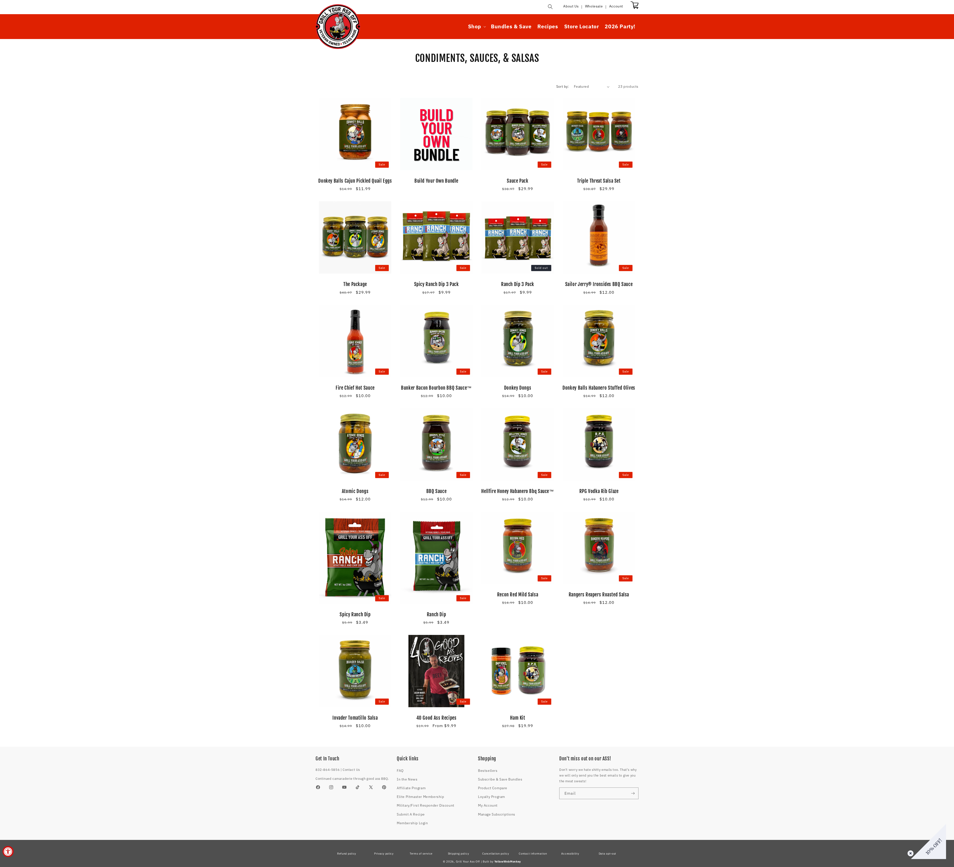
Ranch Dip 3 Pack (517, 284)
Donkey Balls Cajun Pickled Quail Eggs (355, 181)
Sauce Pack (517, 181)
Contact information (533, 853)
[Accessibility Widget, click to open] (8, 851)
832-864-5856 (328, 770)
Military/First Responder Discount (425, 805)
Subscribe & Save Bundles (500, 779)
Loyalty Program (491, 796)
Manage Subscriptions (496, 814)
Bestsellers (488, 770)
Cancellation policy (495, 853)
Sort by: (562, 86)
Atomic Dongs (355, 491)
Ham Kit (517, 718)
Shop (474, 26)
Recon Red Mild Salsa (517, 595)
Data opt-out (607, 853)
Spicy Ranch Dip (355, 615)
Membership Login (412, 823)
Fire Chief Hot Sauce (355, 388)
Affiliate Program (411, 788)
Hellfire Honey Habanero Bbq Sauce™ (517, 491)
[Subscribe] (632, 793)
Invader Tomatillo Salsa (355, 718)
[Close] (910, 852)
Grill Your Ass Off (468, 861)
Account (616, 6)
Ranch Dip (436, 615)
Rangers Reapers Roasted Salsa (599, 595)
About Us (571, 6)
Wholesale (594, 6)
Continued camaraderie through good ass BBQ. (352, 779)
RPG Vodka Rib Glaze (599, 491)
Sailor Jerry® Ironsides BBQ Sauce (599, 284)
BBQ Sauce (436, 491)
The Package (355, 284)
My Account (488, 805)
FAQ (400, 770)
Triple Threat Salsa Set (599, 181)
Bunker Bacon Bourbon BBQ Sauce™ (436, 388)
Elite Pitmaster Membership (420, 796)
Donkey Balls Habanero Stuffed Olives (598, 388)
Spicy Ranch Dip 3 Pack (436, 284)
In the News (407, 779)
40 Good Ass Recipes (436, 718)
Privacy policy (384, 853)
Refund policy (346, 853)
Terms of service (421, 853)
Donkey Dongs (517, 388)
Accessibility (570, 853)
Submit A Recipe (411, 814)
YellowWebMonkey (507, 861)
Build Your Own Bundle (436, 181)
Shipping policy (458, 853)
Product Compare (492, 788)
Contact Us (351, 770)
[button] (550, 6)
